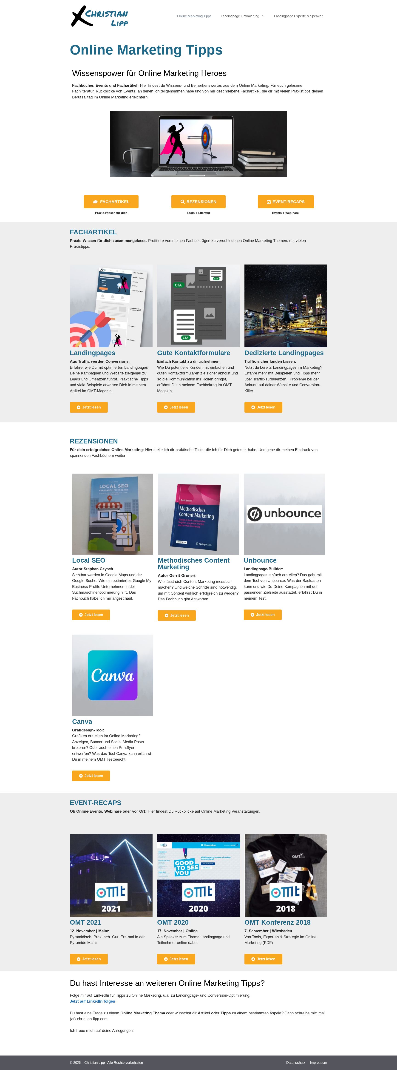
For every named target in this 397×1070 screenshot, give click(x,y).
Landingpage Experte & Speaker (298, 16)
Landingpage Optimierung (240, 16)
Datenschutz (295, 1062)
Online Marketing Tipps (194, 16)
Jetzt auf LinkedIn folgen (92, 1001)
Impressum (318, 1062)
